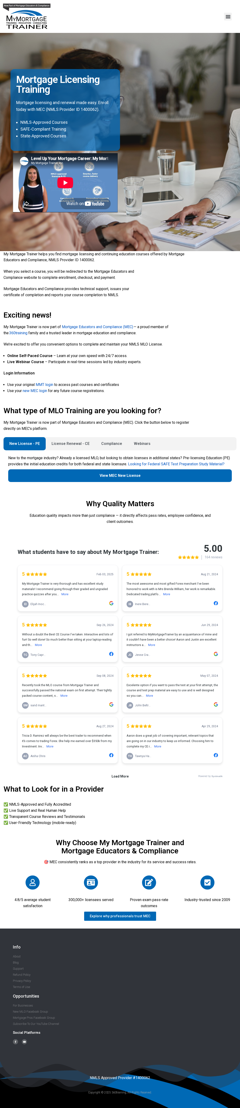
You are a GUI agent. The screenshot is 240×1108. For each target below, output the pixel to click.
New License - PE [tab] (24, 443)
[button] (228, 16)
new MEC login (35, 391)
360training (18, 333)
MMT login (44, 384)
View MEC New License (120, 475)
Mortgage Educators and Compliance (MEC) (97, 327)
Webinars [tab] (142, 443)
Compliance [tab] (111, 443)
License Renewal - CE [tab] (71, 443)
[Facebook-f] (15, 1041)
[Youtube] (24, 1041)
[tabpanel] (120, 471)
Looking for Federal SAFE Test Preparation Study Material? (176, 464)
